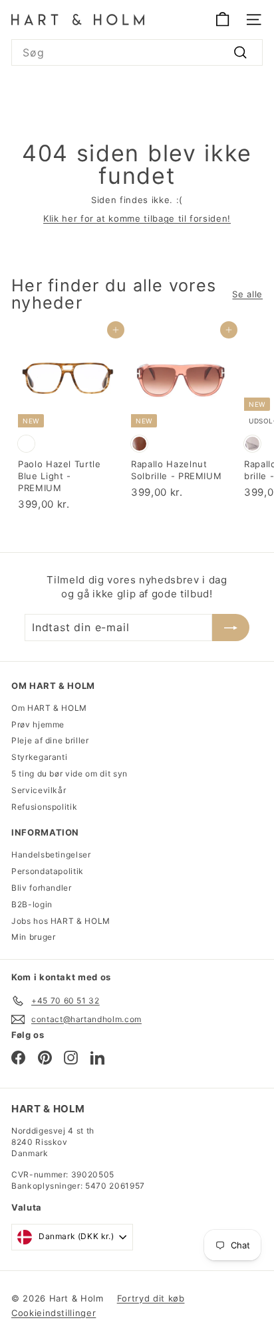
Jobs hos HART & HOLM (60, 921)
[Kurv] (222, 19)
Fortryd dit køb (151, 1298)
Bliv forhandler (41, 888)
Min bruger (33, 937)
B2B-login (32, 904)
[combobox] (137, 52)
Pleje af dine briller (50, 740)
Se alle (247, 294)
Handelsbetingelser (51, 854)
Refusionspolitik (44, 807)
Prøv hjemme (38, 724)
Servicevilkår (38, 790)
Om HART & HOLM (49, 708)
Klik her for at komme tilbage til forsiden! (137, 218)
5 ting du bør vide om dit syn (69, 774)
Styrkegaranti (39, 757)
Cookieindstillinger (53, 1312)
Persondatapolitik (47, 871)
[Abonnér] (230, 627)
